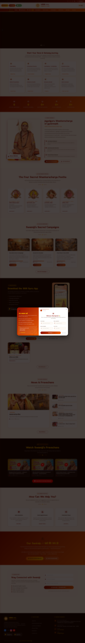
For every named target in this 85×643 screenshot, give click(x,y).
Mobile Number (43, 326)
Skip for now (64, 332)
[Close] (66, 309)
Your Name (42, 321)
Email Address (56, 321)
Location (55, 326)
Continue (50, 332)
